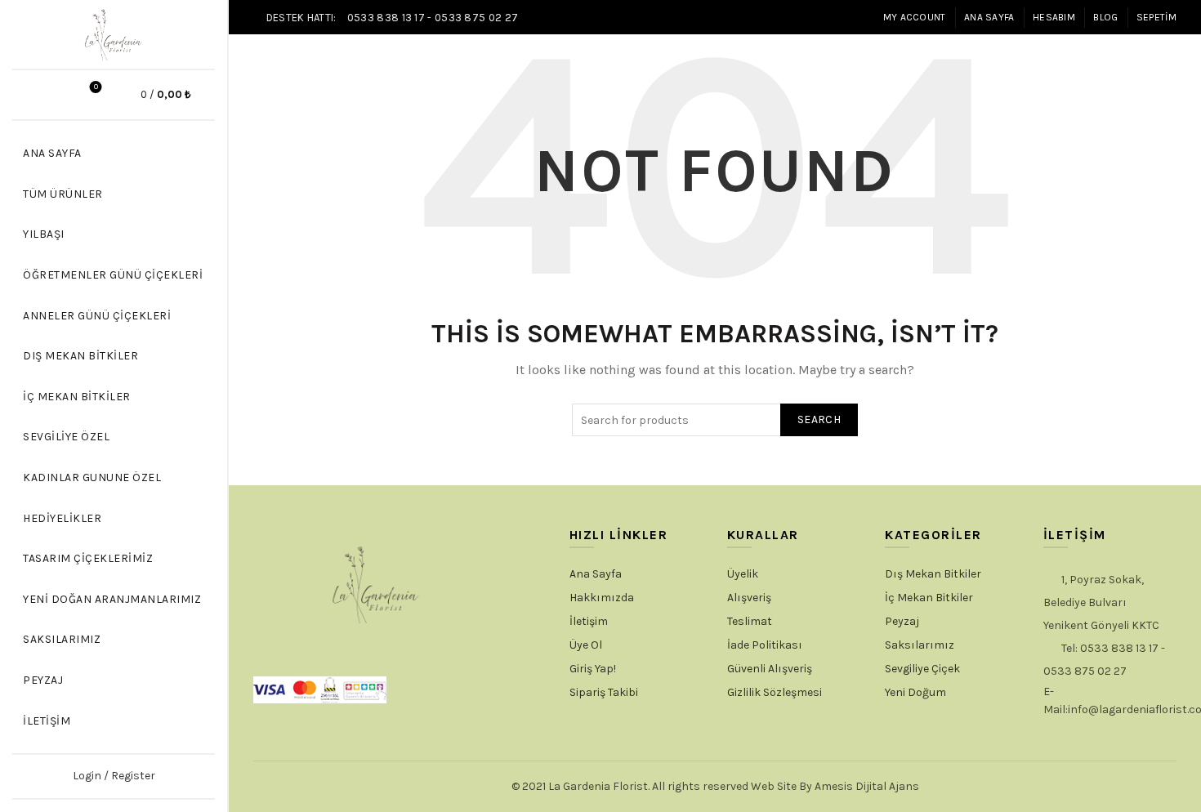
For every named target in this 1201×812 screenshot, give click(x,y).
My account (914, 17)
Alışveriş (749, 598)
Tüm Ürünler (63, 194)
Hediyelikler (62, 518)
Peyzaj (43, 680)
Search (819, 419)
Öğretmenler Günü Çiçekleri (113, 275)
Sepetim (1156, 17)
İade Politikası (764, 645)
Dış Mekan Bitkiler (80, 356)
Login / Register (114, 776)
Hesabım (1054, 17)
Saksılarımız (61, 639)
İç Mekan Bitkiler (77, 397)
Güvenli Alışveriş (769, 669)
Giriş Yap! (592, 669)
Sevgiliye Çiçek (922, 669)
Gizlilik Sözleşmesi (774, 692)
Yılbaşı (44, 234)
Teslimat (749, 621)
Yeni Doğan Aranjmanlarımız (112, 599)
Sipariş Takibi (603, 692)
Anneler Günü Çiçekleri (97, 316)
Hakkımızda (601, 598)
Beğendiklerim (96, 87)
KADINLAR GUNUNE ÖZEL (92, 477)
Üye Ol (585, 645)
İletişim (46, 721)
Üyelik (742, 574)
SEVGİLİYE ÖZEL (66, 437)
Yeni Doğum (915, 692)
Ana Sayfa (989, 17)
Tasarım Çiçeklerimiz (88, 558)
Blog (1105, 17)
